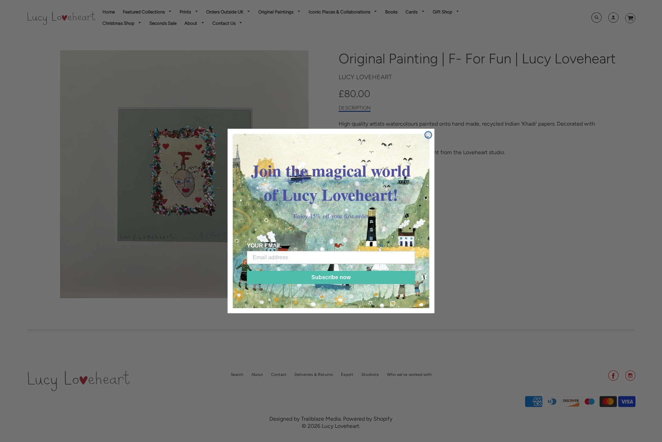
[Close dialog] (428, 134)
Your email (264, 246)
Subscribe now (331, 277)
